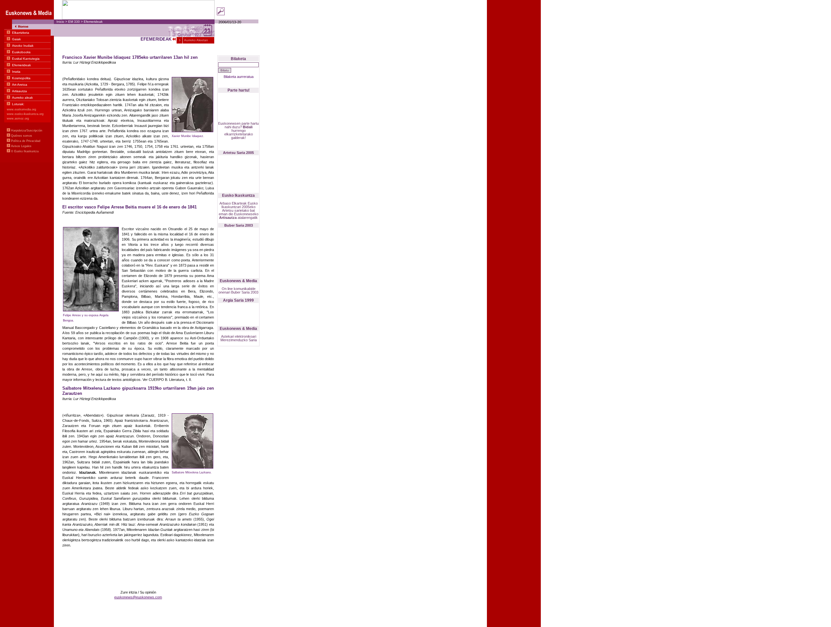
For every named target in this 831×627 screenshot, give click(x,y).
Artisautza (228, 217)
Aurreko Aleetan (195, 40)
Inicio (60, 21)
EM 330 (74, 21)
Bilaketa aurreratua (239, 77)
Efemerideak (93, 21)
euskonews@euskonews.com (138, 597)
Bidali (248, 127)
